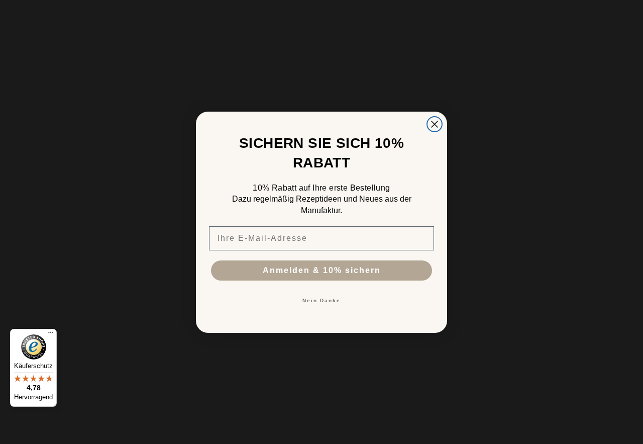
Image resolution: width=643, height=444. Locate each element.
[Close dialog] (434, 124)
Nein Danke (321, 300)
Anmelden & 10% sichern (322, 270)
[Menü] (51, 335)
